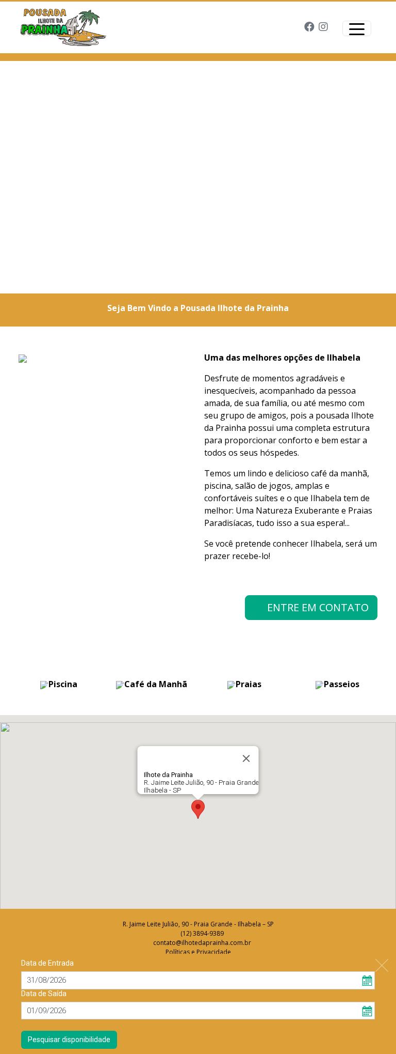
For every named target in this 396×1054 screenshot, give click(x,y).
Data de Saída (44, 993)
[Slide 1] (188, 279)
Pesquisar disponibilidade (69, 1039)
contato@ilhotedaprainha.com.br (202, 942)
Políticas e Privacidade (198, 952)
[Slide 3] (226, 279)
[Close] (246, 758)
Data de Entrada (47, 963)
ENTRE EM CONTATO (315, 607)
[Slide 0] (170, 279)
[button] (198, 809)
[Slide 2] (207, 279)
